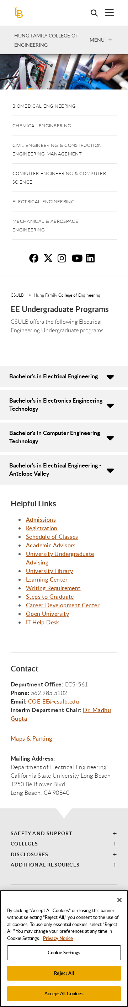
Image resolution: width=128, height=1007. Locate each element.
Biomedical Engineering (44, 106)
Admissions (41, 519)
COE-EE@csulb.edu (53, 701)
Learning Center (47, 579)
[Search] (91, 13)
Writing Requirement (53, 588)
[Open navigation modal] (106, 12)
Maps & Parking (31, 738)
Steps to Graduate (50, 596)
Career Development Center (63, 605)
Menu (97, 39)
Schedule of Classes (52, 537)
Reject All (64, 973)
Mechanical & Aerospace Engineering (45, 225)
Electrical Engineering (43, 201)
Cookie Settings (64, 952)
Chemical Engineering (41, 125)
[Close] (119, 900)
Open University (47, 614)
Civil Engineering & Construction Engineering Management (57, 149)
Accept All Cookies (63, 993)
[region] (64, 948)
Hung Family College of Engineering (67, 295)
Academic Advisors (51, 545)
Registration (42, 528)
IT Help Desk (42, 622)
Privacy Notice (58, 938)
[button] (64, 833)
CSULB (17, 295)
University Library (49, 571)
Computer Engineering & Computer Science (59, 177)
